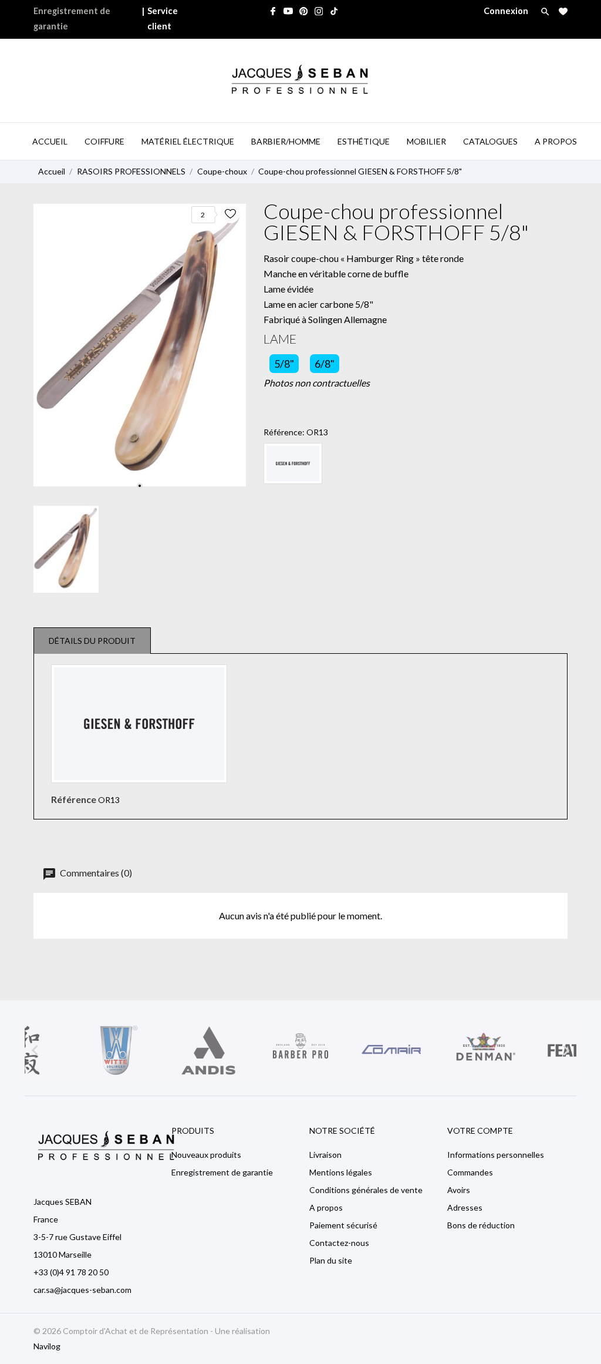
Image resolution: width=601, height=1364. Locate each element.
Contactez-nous (339, 1243)
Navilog (46, 1346)
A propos (326, 1207)
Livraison (325, 1155)
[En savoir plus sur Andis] (209, 1050)
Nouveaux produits (206, 1155)
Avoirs (458, 1190)
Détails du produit (92, 641)
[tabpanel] (139, 345)
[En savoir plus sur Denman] (484, 1050)
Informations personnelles (495, 1155)
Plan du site (330, 1260)
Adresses (464, 1207)
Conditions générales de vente (366, 1190)
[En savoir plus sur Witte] (116, 1050)
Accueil (49, 141)
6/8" (325, 363)
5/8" (284, 363)
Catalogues (490, 141)
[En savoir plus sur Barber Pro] (301, 1050)
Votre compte (480, 1130)
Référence (73, 799)
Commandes (470, 1172)
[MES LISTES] (563, 11)
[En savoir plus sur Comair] (392, 1050)
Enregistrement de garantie (71, 18)
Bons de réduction (481, 1225)
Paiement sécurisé (343, 1225)
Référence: (284, 432)
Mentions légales (340, 1172)
